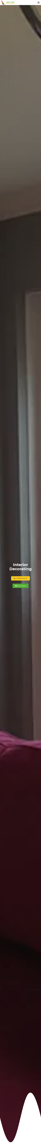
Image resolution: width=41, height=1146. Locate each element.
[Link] (8, 2)
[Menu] (38, 2)
